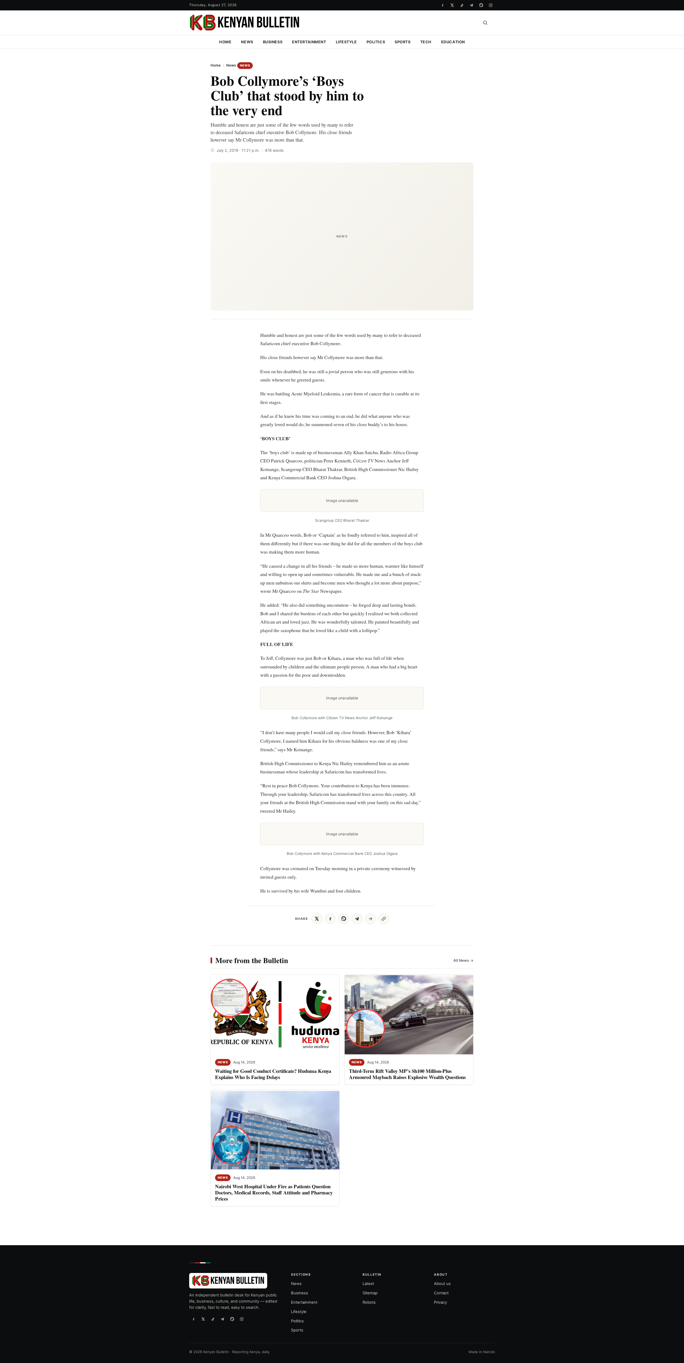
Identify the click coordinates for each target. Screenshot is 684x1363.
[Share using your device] (370, 918)
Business (273, 42)
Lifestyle (346, 42)
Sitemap (370, 1293)
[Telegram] (471, 5)
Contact (441, 1293)
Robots (369, 1302)
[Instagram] (490, 5)
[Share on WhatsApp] (343, 918)
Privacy (440, 1302)
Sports (402, 42)
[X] (452, 5)
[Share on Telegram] (357, 918)
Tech (426, 42)
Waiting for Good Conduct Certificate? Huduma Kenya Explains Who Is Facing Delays (273, 1074)
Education (453, 42)
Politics (376, 42)
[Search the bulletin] (485, 22)
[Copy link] (383, 918)
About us (442, 1283)
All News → (463, 960)
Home (225, 42)
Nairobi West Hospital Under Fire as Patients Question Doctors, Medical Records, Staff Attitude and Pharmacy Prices (274, 1192)
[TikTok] (461, 5)
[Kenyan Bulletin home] (244, 22)
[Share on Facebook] (330, 918)
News (247, 42)
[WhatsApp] (481, 5)
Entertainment (309, 42)
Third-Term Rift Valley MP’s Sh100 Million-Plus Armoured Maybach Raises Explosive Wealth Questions (407, 1074)
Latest (368, 1283)
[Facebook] (442, 5)
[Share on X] (317, 918)
